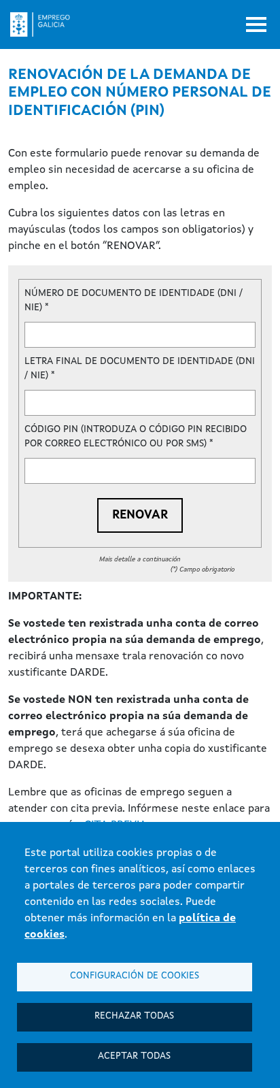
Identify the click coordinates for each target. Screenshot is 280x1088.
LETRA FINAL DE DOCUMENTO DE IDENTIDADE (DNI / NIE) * (139, 368)
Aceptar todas (134, 1056)
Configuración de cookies (134, 976)
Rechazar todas (134, 1016)
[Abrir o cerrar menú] (256, 24)
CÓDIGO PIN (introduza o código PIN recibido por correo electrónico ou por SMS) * (135, 436)
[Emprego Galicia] (45, 24)
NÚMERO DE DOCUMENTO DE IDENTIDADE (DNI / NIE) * (133, 300)
